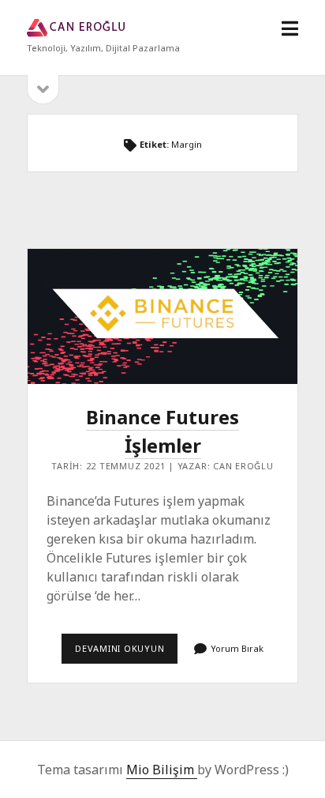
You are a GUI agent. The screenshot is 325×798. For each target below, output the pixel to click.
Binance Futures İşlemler (162, 316)
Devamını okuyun (126, 653)
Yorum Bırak (237, 648)
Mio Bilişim (161, 769)
